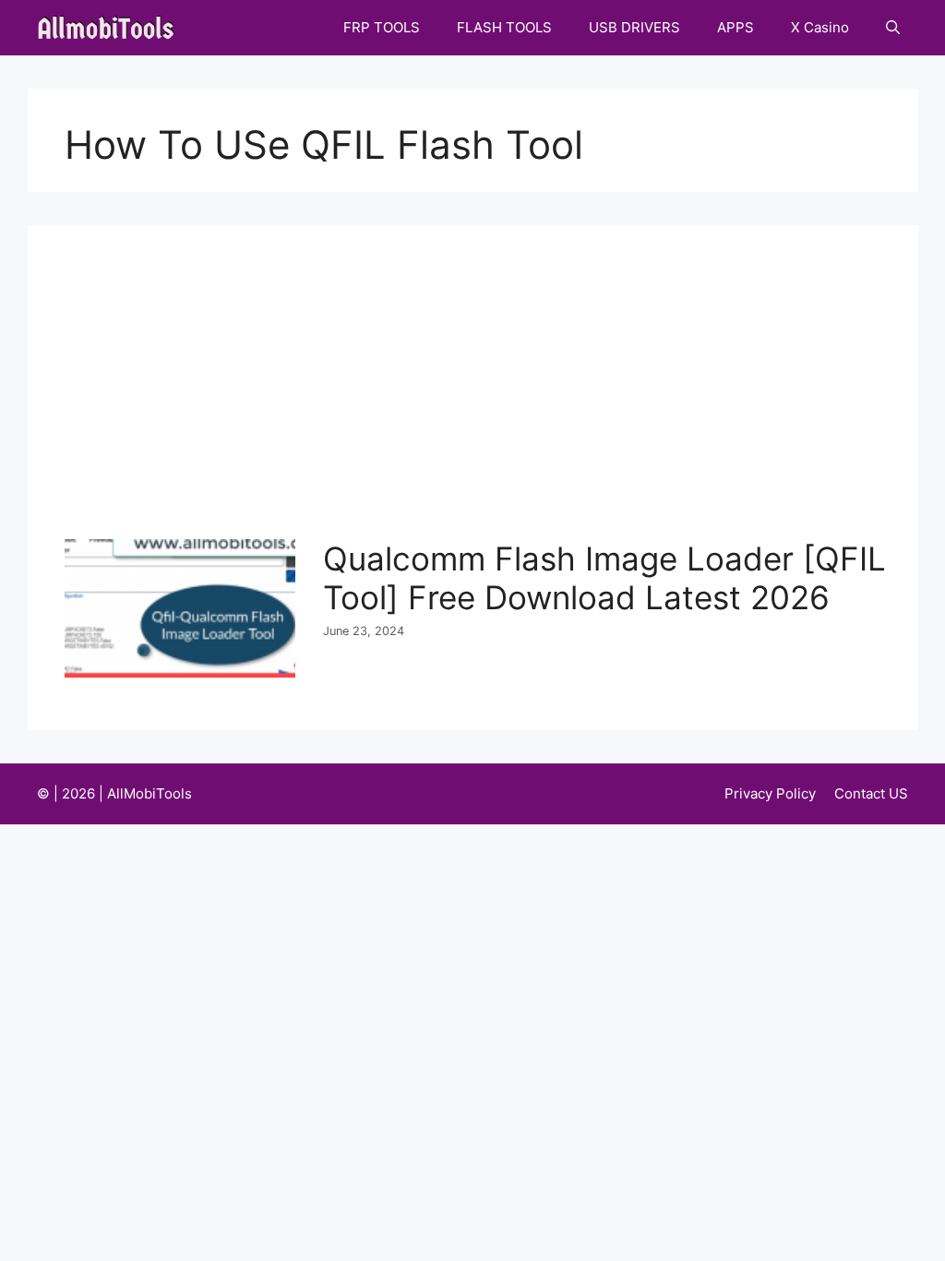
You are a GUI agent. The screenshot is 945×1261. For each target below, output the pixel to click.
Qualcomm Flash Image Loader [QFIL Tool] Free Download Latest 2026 (604, 578)
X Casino (820, 27)
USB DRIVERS (634, 27)
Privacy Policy (770, 793)
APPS (735, 27)
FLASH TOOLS (504, 27)
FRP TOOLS (381, 27)
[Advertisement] (478, 400)
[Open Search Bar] (892, 27)
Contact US (871, 793)
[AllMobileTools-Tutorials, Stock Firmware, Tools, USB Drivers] (111, 27)
